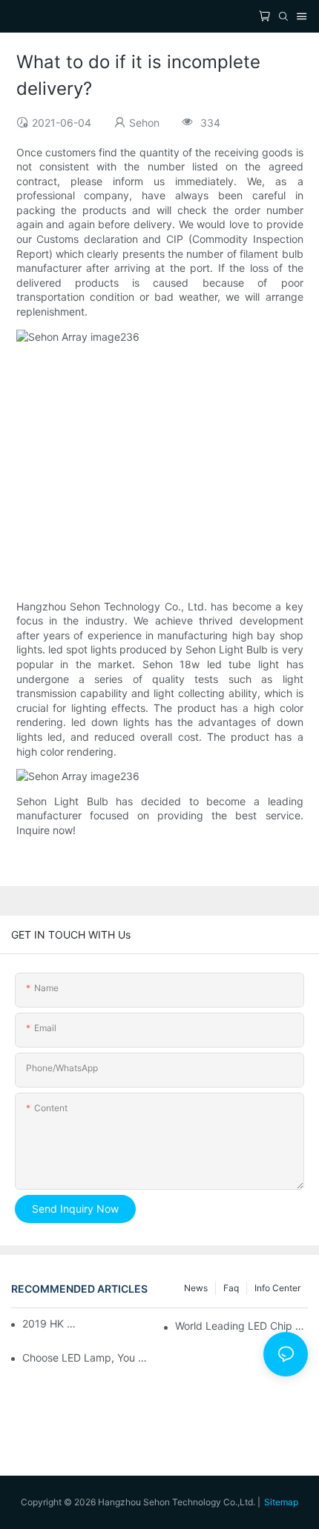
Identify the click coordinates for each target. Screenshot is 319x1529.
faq (231, 1287)
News (196, 1287)
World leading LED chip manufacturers (241, 1325)
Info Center (277, 1287)
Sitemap (281, 1502)
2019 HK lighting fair (49, 1323)
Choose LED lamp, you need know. (88, 1357)
